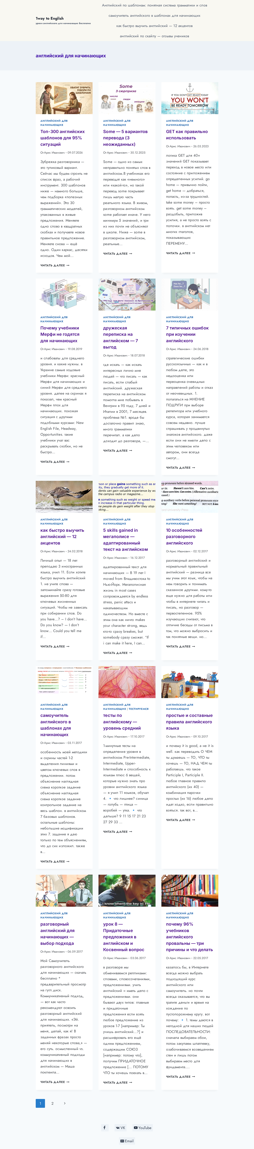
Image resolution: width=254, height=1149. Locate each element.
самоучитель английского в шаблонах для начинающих (154, 15)
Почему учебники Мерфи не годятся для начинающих (60, 334)
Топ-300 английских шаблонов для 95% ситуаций (62, 138)
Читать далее (54, 265)
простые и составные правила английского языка (189, 722)
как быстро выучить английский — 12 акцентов (154, 25)
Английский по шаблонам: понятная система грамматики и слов (154, 5)
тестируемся (139, 709)
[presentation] (64, 98)
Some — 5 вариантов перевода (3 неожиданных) (125, 138)
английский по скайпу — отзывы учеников (154, 36)
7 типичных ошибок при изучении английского (187, 334)
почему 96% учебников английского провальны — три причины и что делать (189, 936)
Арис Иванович (54, 153)
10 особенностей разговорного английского (184, 537)
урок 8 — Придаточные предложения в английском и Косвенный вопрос (123, 936)
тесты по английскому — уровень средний (122, 722)
